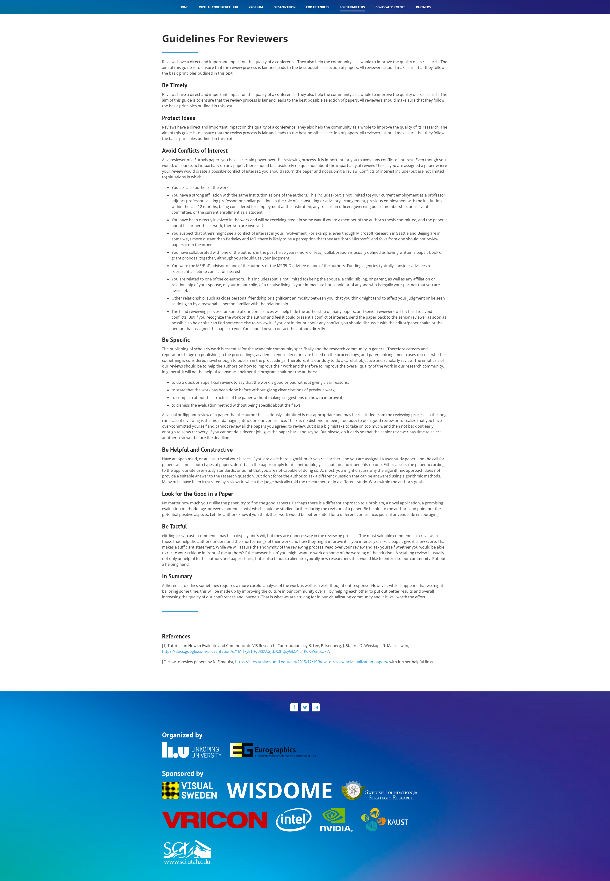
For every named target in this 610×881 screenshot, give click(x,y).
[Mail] (316, 707)
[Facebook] (294, 707)
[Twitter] (305, 707)
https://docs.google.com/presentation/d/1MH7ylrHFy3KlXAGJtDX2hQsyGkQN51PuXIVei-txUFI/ (245, 651)
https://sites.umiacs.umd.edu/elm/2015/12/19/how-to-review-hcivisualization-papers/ (311, 661)
